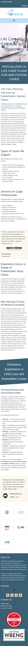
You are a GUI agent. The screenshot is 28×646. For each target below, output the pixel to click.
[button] (14, 20)
